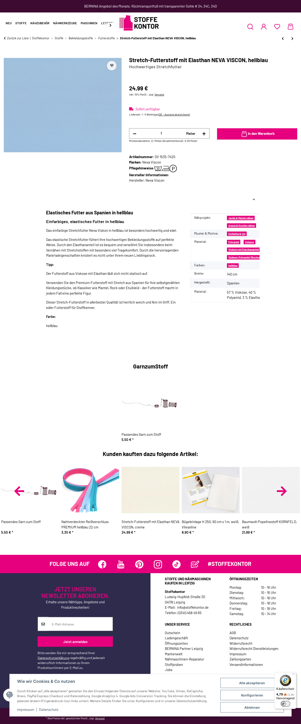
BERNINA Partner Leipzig (184, 648)
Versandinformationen (246, 664)
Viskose (249, 242)
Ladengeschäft (176, 638)
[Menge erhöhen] (204, 133)
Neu (9, 23)
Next (281, 491)
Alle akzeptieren (252, 683)
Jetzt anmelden (75, 641)
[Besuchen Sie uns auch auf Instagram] (158, 564)
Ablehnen (252, 707)
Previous (19, 491)
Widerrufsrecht (241, 643)
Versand (159, 94)
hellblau (233, 265)
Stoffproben (174, 664)
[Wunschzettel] (277, 26)
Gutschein (172, 633)
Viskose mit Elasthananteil (243, 249)
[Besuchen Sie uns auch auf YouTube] (121, 564)
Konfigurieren (252, 695)
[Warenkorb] (290, 26)
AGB (233, 633)
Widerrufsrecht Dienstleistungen (254, 648)
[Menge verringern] (134, 133)
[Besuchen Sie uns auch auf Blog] (195, 564)
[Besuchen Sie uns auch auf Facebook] (102, 564)
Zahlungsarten (240, 659)
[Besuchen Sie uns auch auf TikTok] (176, 564)
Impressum (25, 710)
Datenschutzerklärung (53, 658)
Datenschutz (49, 710)
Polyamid (233, 242)
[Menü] (293, 675)
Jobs (168, 670)
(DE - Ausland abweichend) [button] (174, 114)
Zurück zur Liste (18, 38)
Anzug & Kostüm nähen (241, 225)
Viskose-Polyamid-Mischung (245, 257)
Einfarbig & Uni (237, 233)
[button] (250, 26)
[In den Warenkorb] (7, 54)
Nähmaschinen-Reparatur (184, 659)
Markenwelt (173, 654)
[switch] (285, 704)
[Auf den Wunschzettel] (112, 65)
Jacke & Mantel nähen (240, 218)
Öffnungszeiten (176, 643)
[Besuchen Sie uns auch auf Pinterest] (139, 564)
